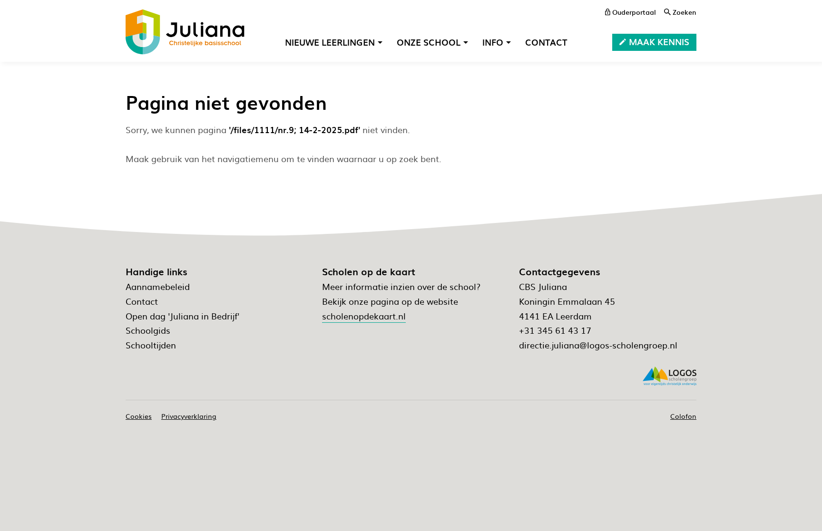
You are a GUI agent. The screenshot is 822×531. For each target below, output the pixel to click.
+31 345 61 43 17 (555, 330)
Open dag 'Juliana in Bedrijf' (182, 315)
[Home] (185, 32)
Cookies (139, 416)
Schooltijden (151, 344)
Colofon (683, 416)
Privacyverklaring (188, 416)
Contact (142, 301)
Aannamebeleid (158, 286)
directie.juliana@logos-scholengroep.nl (598, 344)
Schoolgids (148, 330)
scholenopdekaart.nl (364, 315)
